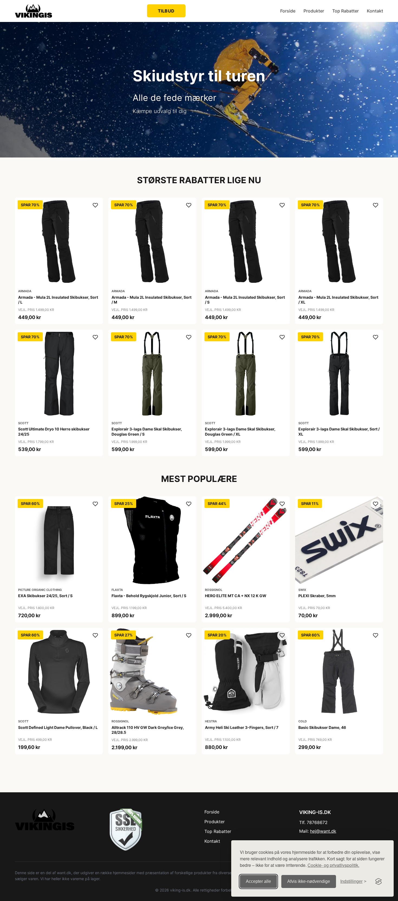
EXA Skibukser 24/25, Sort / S (45, 595)
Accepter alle (258, 881)
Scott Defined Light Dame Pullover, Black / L (58, 727)
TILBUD (166, 11)
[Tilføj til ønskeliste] (95, 205)
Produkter (314, 11)
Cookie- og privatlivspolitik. (333, 865)
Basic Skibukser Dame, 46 (322, 727)
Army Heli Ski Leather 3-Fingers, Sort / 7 (241, 727)
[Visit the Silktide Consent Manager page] (378, 881)
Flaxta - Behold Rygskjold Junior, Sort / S (149, 595)
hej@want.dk (323, 831)
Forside (287, 11)
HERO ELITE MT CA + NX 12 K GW (235, 595)
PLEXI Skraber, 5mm (317, 595)
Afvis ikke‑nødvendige (308, 881)
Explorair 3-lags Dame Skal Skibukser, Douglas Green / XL (240, 431)
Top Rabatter (345, 11)
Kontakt (375, 11)
